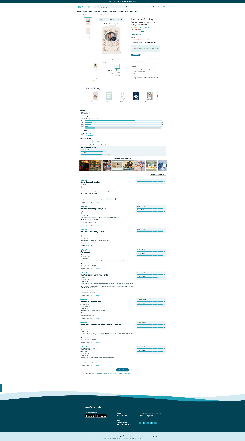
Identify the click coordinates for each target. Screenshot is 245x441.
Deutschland (101, 435)
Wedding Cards (84, 15)
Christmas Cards (127, 373)
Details (142, 31)
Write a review (148, 27)
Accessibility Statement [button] (131, 436)
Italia (116, 435)
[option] (88, 21)
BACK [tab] (110, 23)
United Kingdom (122, 435)
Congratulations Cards (102, 373)
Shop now (136, 1)
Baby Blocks (122, 101)
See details (154, 58)
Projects (160, 7)
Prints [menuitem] (85, 11)
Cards (79, 15)
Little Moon (136, 101)
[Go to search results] (127, 7)
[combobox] (111, 6)
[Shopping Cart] (166, 6)
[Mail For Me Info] (154, 49)
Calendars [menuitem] (120, 11)
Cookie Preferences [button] (109, 436)
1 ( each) (140, 40)
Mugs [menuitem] (131, 11)
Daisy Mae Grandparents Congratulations (95, 102)
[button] (107, 59)
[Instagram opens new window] (144, 422)
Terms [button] (94, 436)
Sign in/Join (152, 7)
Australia (137, 435)
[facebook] (141, 422)
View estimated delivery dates (137, 62)
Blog (118, 418)
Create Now (136, 54)
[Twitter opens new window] (156, 422)
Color (95, 78)
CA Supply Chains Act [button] (119, 436)
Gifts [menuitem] (126, 11)
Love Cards (94, 373)
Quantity (133, 37)
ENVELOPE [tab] (115, 23)
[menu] (127, 60)
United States (130, 435)
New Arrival (109, 101)
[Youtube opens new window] (152, 422)
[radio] (94, 81)
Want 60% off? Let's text (124, 425)
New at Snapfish (122, 415)
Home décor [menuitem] (112, 11)
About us (119, 413)
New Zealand (144, 435)
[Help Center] (164, 6)
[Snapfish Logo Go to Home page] (84, 7)
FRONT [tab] (105, 23)
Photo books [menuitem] (97, 11)
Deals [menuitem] (136, 11)
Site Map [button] (89, 436)
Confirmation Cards (111, 373)
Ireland (111, 435)
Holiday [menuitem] (79, 11)
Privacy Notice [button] (100, 436)
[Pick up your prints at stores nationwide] (141, 415)
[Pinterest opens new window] (148, 422)
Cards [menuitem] (90, 11)
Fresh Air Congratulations (149, 101)
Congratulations (92, 15)
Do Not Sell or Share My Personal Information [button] (148, 436)
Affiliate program (122, 422)
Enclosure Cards (120, 373)
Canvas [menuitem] (105, 11)
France (107, 435)
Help (118, 420)
